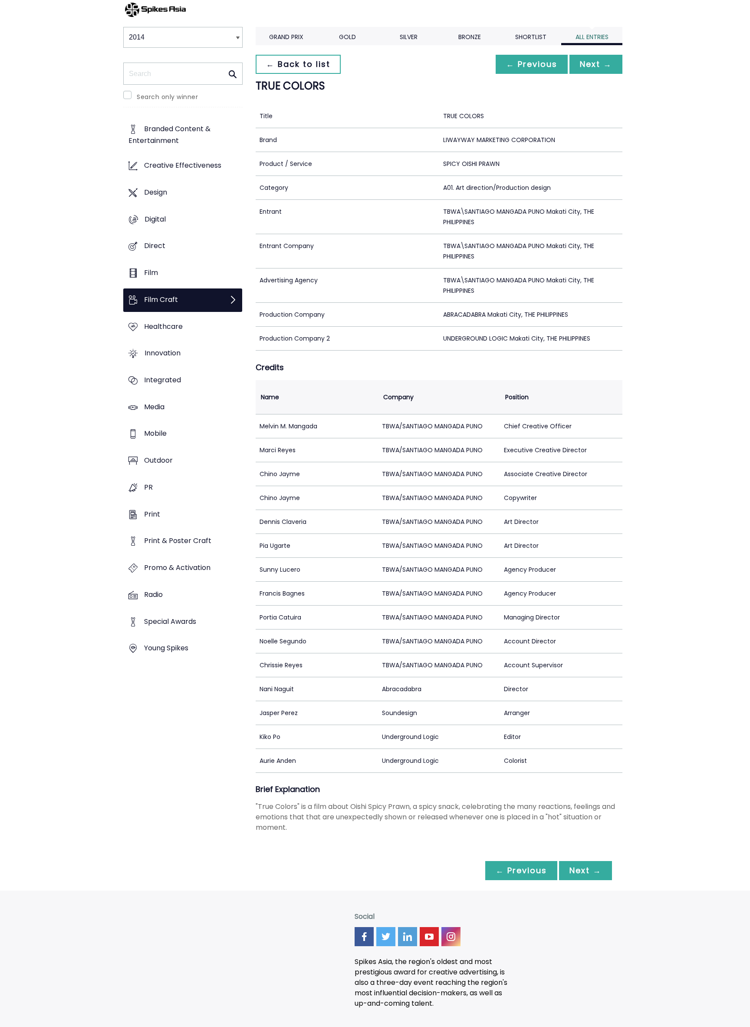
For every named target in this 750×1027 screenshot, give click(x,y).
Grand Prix (286, 37)
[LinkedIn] (407, 936)
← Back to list (298, 64)
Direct (154, 246)
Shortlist (530, 37)
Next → (596, 64)
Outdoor (158, 461)
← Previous (531, 64)
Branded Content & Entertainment (169, 135)
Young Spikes (166, 648)
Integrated (162, 380)
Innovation (163, 353)
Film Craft (161, 300)
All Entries (592, 37)
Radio (153, 595)
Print (152, 514)
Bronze (469, 37)
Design (155, 192)
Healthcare (163, 326)
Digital (155, 219)
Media (154, 407)
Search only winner (167, 97)
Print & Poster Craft (177, 541)
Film (151, 273)
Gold (347, 37)
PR (148, 487)
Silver (409, 37)
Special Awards (170, 621)
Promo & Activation (177, 568)
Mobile (155, 434)
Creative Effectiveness (182, 166)
